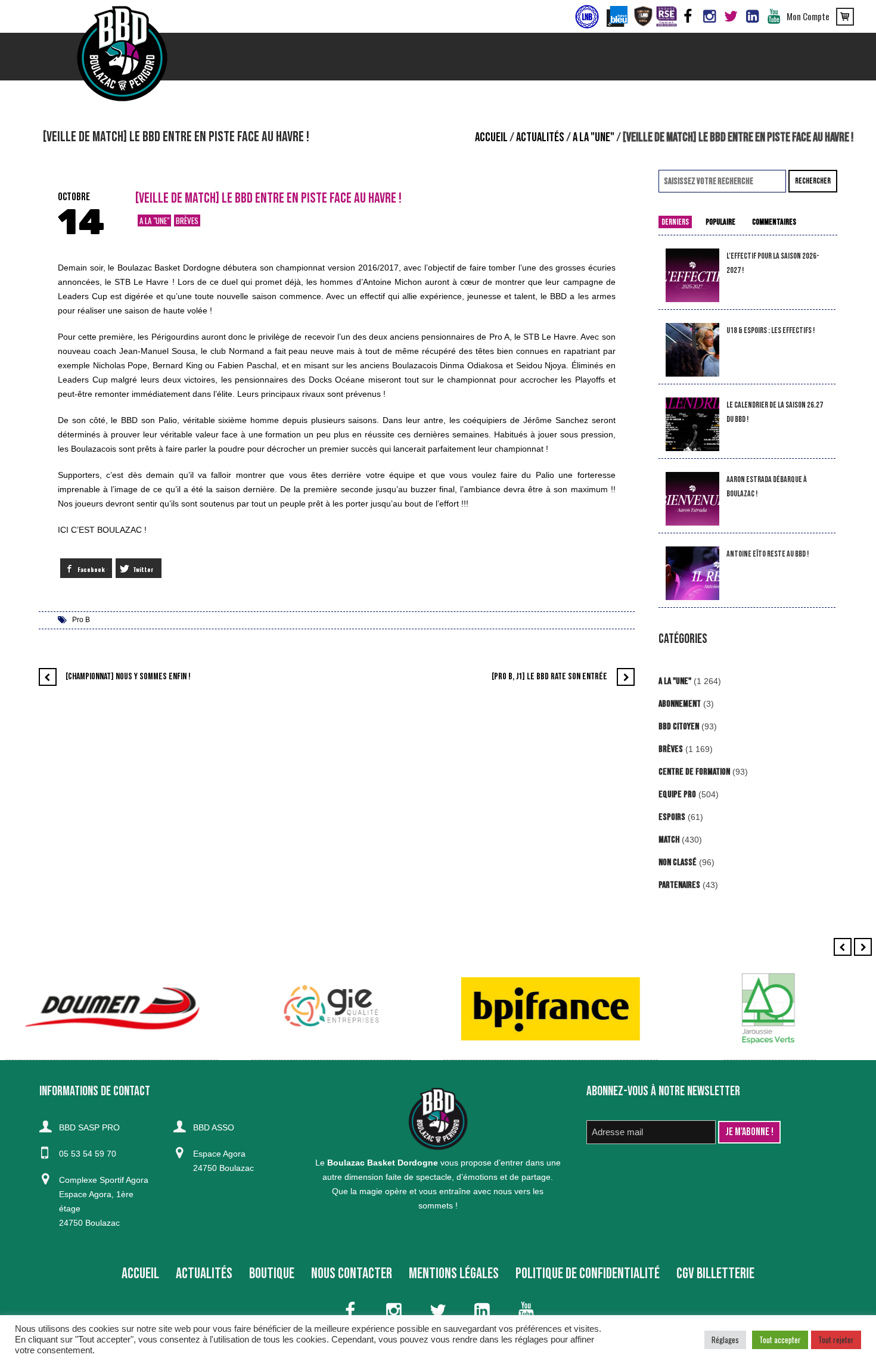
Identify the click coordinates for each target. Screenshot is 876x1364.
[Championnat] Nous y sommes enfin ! (128, 676)
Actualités (540, 137)
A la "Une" (593, 137)
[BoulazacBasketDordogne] (752, 16)
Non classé (677, 862)
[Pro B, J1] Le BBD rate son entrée (549, 676)
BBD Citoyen (678, 726)
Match (668, 840)
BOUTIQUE (271, 1273)
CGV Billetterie (715, 1273)
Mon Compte (808, 16)
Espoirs (671, 817)
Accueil (491, 137)
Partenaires (679, 885)
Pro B (81, 620)
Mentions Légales (454, 1273)
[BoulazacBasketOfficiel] (709, 16)
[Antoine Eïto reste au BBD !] (692, 573)
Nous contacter (351, 1273)
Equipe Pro (677, 794)
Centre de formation (694, 772)
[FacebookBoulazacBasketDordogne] (687, 16)
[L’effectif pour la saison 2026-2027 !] (692, 276)
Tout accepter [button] (780, 1340)
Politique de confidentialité (587, 1273)
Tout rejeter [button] (836, 1340)
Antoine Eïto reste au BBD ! (767, 554)
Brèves (187, 220)
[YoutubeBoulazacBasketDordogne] (773, 16)
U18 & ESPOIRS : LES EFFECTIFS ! (770, 330)
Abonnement (679, 704)
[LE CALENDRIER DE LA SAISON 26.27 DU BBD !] (692, 425)
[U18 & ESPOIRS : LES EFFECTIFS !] (692, 350)
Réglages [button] (725, 1340)
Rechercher (813, 181)
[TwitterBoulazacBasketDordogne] (730, 16)
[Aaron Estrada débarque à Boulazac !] (692, 499)
